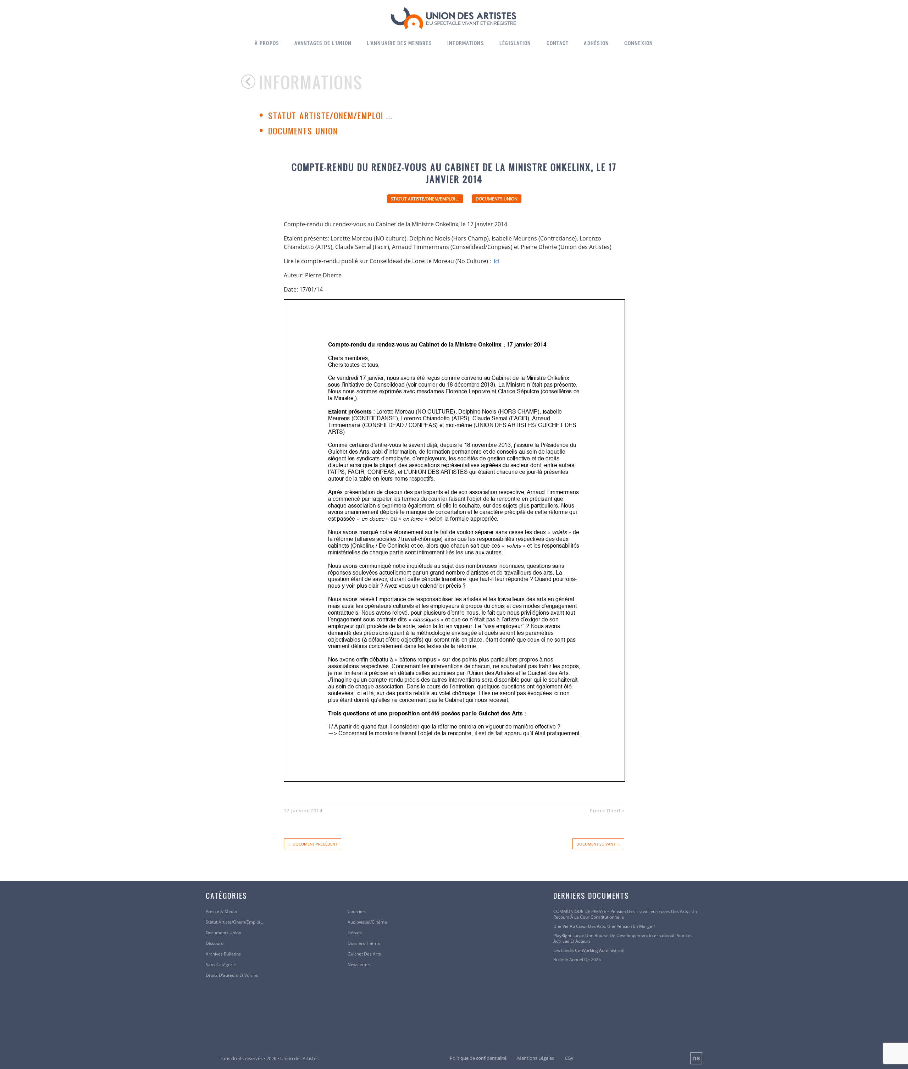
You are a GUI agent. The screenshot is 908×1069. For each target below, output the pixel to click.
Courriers (357, 911)
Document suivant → (598, 844)
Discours (214, 943)
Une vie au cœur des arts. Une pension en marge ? (604, 926)
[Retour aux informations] (250, 81)
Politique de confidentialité (478, 1058)
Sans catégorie (221, 965)
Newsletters (359, 965)
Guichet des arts (364, 954)
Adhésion (596, 43)
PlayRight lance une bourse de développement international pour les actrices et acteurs (622, 938)
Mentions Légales (535, 1058)
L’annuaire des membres (399, 43)
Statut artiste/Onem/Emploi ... (330, 115)
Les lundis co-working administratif (589, 950)
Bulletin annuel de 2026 (577, 960)
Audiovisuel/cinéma (367, 922)
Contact (558, 43)
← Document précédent (312, 844)
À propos (267, 43)
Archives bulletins (223, 954)
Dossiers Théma (364, 943)
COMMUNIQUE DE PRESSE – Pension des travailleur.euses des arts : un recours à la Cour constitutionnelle (625, 914)
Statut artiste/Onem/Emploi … (235, 922)
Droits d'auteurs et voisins (232, 975)
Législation (515, 43)
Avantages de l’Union (322, 43)
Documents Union (303, 131)
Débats (355, 933)
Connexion (638, 43)
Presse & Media (221, 911)
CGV (569, 1058)
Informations (465, 43)
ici (495, 261)
